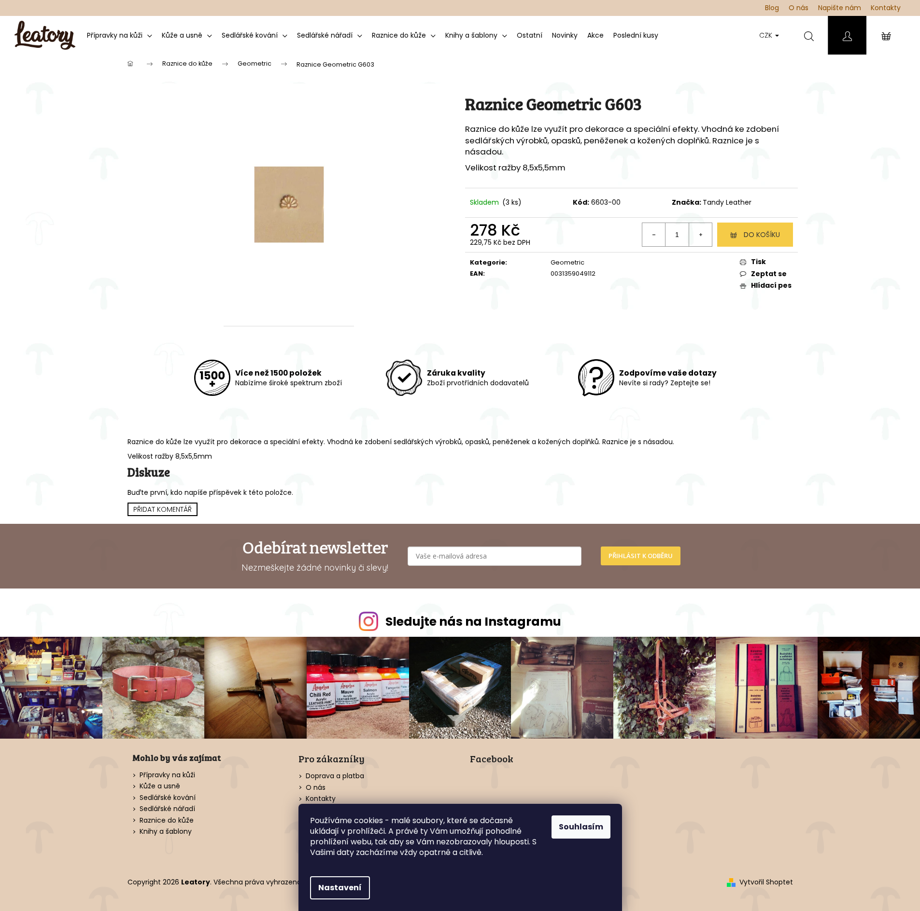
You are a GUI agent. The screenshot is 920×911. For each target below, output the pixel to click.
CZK (766, 35)
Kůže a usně (160, 786)
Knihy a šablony (166, 831)
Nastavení (340, 887)
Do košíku (762, 234)
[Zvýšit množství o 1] (700, 234)
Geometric (567, 262)
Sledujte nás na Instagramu (473, 621)
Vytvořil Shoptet (766, 882)
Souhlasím (581, 826)
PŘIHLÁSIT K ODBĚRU (641, 555)
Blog (772, 8)
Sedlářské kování (168, 797)
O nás (798, 8)
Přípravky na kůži (167, 775)
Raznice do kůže (167, 820)
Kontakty (886, 8)
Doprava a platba (335, 776)
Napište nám (839, 8)
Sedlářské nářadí (167, 808)
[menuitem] (119, 35)
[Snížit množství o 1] (653, 234)
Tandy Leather (727, 202)
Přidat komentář (162, 509)
